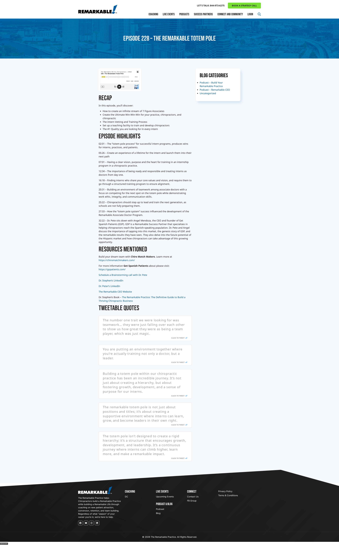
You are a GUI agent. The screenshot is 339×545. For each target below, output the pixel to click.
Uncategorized (208, 93)
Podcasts (184, 14)
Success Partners (203, 14)
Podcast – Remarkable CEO (215, 89)
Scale (154, 36)
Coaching (153, 14)
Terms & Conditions (228, 495)
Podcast (160, 509)
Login (250, 14)
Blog (158, 513)
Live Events (169, 14)
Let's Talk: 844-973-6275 (211, 5)
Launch (155, 27)
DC (126, 496)
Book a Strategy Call (244, 5)
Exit (153, 41)
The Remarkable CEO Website (115, 291)
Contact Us (193, 496)
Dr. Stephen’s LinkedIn (111, 280)
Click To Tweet (177, 338)
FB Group (192, 500)
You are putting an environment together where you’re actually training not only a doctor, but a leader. (142, 353)
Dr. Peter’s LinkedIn (109, 286)
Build (154, 32)
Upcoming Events (165, 496)
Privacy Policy (225, 491)
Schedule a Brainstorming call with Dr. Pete (123, 274)
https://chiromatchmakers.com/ (117, 260)
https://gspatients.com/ (112, 269)
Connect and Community (230, 14)
